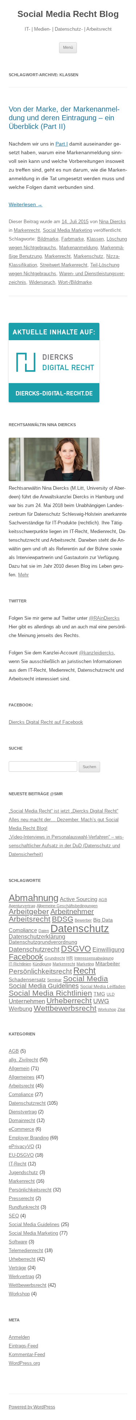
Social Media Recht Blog (68, 14)
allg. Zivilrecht (23, 1059)
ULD (111, 994)
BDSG (62, 919)
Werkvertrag (21, 1276)
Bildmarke (47, 239)
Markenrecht (27, 230)
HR (69, 958)
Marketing (85, 964)
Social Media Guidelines (44, 986)
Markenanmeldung (78, 247)
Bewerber (83, 920)
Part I (61, 144)
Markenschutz (88, 256)
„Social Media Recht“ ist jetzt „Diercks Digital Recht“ (63, 811)
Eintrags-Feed (23, 1345)
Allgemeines (21, 1077)
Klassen (95, 239)
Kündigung (42, 964)
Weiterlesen (25, 204)
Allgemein (19, 1068)
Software (18, 1241)
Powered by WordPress (32, 1407)
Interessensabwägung (94, 958)
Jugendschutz (23, 1172)
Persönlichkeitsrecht (40, 971)
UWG (101, 1001)
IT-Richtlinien (20, 964)
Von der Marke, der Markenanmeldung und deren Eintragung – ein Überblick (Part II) (64, 117)
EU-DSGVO (21, 1155)
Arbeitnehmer (72, 911)
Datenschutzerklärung (37, 936)
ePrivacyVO (21, 1146)
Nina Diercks (112, 221)
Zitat (121, 1009)
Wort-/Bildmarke (75, 282)
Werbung (20, 1008)
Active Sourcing (78, 899)
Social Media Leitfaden (102, 986)
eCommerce (21, 1129)
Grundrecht (55, 958)
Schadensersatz (27, 979)
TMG (99, 994)
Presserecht (21, 1198)
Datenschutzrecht (34, 949)
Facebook (26, 956)
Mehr (23, 574)
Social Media (85, 978)
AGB (103, 899)
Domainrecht (22, 1120)
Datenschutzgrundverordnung (43, 942)
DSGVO (76, 948)
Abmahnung (33, 898)
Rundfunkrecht (24, 1207)
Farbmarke (72, 239)
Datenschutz (79, 928)
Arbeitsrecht (29, 919)
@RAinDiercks (104, 618)
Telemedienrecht (26, 1250)
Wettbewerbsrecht (65, 1008)
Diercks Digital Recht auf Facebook (46, 722)
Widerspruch (42, 282)
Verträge (17, 1267)
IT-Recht (17, 1163)
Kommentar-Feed (27, 1354)
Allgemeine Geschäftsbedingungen (67, 906)
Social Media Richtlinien (50, 993)
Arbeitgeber (29, 911)
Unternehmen (27, 1001)
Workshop (107, 1009)
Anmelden (19, 1337)
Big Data (103, 920)
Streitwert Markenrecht (63, 265)
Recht (84, 970)
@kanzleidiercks (96, 652)
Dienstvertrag (23, 1111)
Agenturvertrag (22, 906)
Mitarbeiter (107, 963)
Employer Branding (29, 1137)
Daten (43, 930)
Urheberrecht (69, 1000)
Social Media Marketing (67, 230)
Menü (68, 47)
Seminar (54, 980)
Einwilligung (108, 949)
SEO (14, 1215)
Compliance (23, 930)
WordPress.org (24, 1363)
